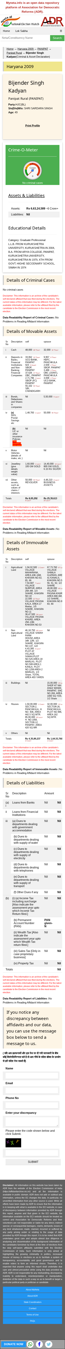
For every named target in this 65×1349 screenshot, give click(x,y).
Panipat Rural (14, 52)
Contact (32, 1308)
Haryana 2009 (26, 48)
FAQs (32, 1321)
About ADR (32, 1296)
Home (6, 30)
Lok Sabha (21, 30)
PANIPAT (42, 48)
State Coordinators (32, 1302)
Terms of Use (32, 1315)
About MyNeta (32, 1289)
